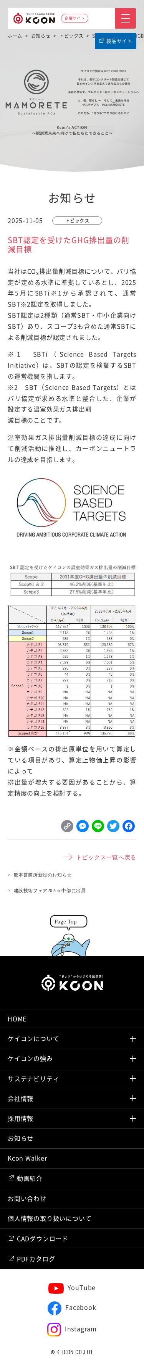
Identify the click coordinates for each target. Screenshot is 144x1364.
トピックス (77, 220)
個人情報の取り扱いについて (49, 1218)
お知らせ (20, 1138)
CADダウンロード (42, 1239)
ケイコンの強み (30, 1059)
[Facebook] (128, 828)
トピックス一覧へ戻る (106, 857)
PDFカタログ (36, 1259)
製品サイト (119, 41)
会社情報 (20, 1099)
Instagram (81, 1329)
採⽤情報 (20, 1118)
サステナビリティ (33, 1079)
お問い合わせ (27, 1199)
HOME (17, 1019)
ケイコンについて (33, 1039)
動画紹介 (30, 1178)
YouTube (82, 1288)
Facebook (80, 1307)
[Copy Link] (67, 828)
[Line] (98, 828)
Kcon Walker (27, 1158)
